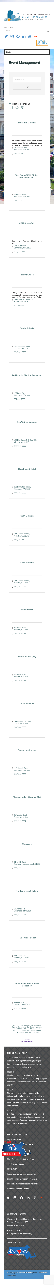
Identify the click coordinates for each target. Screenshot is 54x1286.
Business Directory (19, 1025)
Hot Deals (30, 1027)
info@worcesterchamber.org (20, 1233)
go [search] (28, 87)
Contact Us (25, 1031)
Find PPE (32, 1029)
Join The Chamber (31, 1032)
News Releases (34, 1025)
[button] (10, 104)
